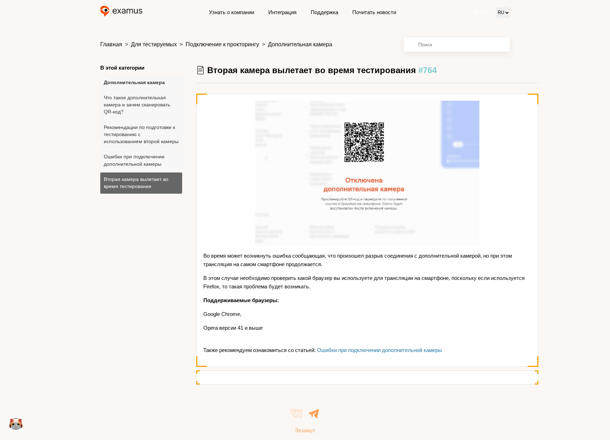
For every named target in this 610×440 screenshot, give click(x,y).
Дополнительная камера (300, 44)
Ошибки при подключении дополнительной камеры (134, 160)
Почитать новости (374, 12)
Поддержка (324, 12)
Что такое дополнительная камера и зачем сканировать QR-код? (137, 105)
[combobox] (457, 44)
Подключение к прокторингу (222, 44)
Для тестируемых (154, 44)
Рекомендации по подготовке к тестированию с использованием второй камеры (141, 135)
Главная (111, 44)
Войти (481, 13)
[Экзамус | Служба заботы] (121, 12)
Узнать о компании (231, 12)
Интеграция (282, 12)
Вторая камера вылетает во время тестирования (136, 183)
